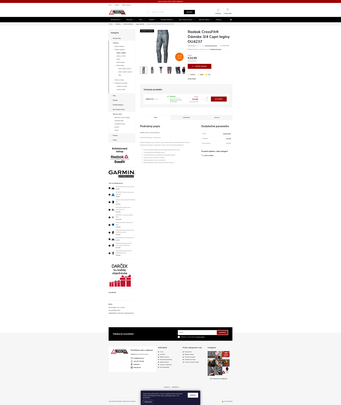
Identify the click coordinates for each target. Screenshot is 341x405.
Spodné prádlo (121, 62)
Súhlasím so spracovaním (193, 337)
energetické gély (119, 120)
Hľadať (189, 12)
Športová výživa (117, 114)
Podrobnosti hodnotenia (211, 45)
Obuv (114, 95)
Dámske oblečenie (120, 49)
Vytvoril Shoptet (228, 401)
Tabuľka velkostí (164, 362)
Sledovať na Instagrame (220, 379)
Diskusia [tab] (217, 117)
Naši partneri (188, 352)
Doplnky (115, 100)
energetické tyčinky (120, 124)
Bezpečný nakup (189, 354)
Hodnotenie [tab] (186, 117)
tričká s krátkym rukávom (125, 72)
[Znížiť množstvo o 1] (207, 100)
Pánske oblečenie (119, 46)
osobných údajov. (200, 337)
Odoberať (222, 332)
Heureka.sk (167, 387)
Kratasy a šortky (121, 56)
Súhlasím (193, 395)
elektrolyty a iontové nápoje (122, 117)
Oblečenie (116, 43)
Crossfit (228, 138)
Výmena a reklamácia (166, 365)
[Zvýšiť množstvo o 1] (207, 98)
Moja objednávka (164, 367)
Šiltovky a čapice (119, 80)
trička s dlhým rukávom (124, 69)
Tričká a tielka (120, 65)
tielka (119, 75)
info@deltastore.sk (138, 358)
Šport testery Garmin (119, 109)
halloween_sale (114, 310)
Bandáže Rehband (118, 105)
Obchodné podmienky (166, 359)
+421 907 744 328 (138, 361)
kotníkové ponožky (122, 86)
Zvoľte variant (201, 66)
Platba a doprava (126, 5)
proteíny (117, 127)
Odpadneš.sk (175, 387)
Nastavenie (148, 402)
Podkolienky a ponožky (121, 83)
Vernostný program (190, 357)
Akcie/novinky (117, 38)
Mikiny (118, 59)
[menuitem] (116, 19)
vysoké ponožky (121, 89)
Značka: (192, 79)
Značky (115, 140)
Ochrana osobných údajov (192, 362)
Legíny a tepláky (121, 53)
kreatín (116, 130)
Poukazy (115, 135)
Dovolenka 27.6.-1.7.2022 (117, 307)
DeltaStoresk (137, 367)
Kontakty (117, 5)
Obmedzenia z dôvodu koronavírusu (121, 313)
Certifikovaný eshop (190, 359)
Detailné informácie (215, 49)
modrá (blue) (227, 134)
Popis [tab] (155, 117)
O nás (110, 5)
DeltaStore (136, 364)
